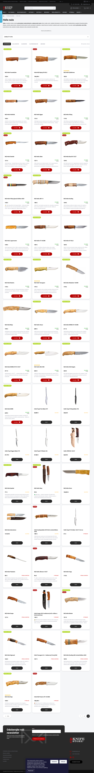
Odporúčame (7, 43)
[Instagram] (73, 757)
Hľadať (54, 8)
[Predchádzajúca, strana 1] (84, 716)
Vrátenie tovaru (52, 1)
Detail (46, 422)
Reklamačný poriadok (43, 1)
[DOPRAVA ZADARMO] (17, 60)
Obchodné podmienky (32, 1)
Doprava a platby (23, 1)
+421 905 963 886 (75, 753)
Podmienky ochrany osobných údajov (10, 1)
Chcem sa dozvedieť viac (46, 30)
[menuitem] (5, 12)
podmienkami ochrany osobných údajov (51, 734)
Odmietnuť (54, 761)
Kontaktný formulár (76, 761)
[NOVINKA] (46, 60)
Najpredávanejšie (33, 43)
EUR (87, 1)
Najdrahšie (24, 43)
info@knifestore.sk (76, 751)
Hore (8, 716)
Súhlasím (63, 761)
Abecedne (43, 43)
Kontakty (5, 761)
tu (47, 767)
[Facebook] (71, 757)
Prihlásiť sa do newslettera (38, 738)
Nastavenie (30, 770)
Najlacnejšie (15, 43)
